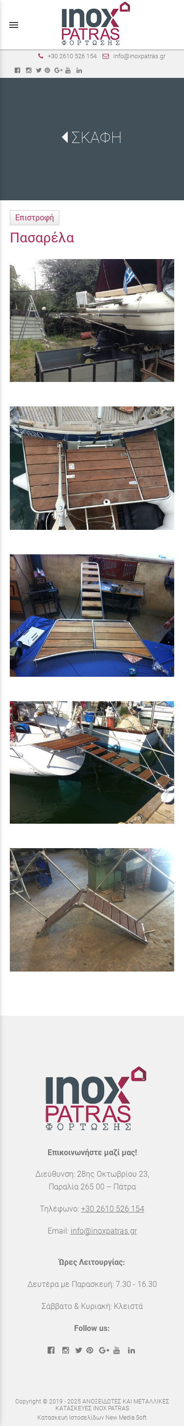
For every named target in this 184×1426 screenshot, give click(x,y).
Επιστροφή (34, 217)
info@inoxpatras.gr (139, 56)
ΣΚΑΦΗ (97, 137)
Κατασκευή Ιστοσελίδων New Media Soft (92, 1417)
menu (14, 25)
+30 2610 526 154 (72, 56)
